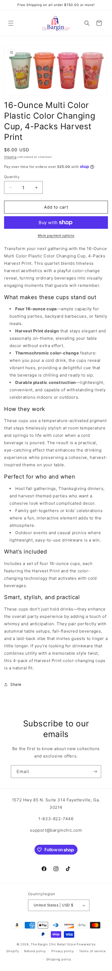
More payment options (56, 235)
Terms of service (92, 951)
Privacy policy (62, 951)
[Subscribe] (95, 771)
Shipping (10, 156)
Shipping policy (58, 959)
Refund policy (35, 951)
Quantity (11, 177)
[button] (11, 23)
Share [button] (15, 684)
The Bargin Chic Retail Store (53, 944)
